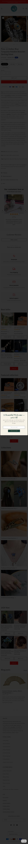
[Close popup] (26, 410)
